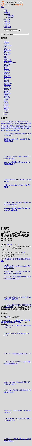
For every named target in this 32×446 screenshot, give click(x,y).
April (5, 48)
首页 (2, 7)
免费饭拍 (22, 123)
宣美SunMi (13, 125)
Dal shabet (7, 64)
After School (7, 45)
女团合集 (7, 12)
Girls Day (7, 72)
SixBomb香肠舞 (5, 123)
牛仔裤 (17, 126)
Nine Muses (7, 85)
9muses (2, 121)
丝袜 (15, 123)
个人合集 (7, 14)
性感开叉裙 (19, 125)
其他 (5, 114)
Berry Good (7, 53)
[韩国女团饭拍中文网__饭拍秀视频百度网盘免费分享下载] (12, 5)
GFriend (6, 73)
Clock (6, 57)
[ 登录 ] (7, 317)
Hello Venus (7, 77)
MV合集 (26, 121)
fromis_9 (6, 69)
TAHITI (6, 102)
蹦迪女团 (23, 128)
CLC (5, 56)
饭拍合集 (8, 130)
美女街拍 (14, 128)
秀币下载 (11, 17)
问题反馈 (7, 21)
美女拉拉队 (8, 128)
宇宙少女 (7, 125)
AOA (5, 46)
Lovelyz (6, 81)
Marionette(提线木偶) (18, 121)
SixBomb (7, 97)
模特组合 (3, 126)
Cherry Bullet (8, 61)
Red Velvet (7, 91)
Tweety (6, 104)
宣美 (5, 110)
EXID (6, 65)
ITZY (6, 78)
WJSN (6, 109)
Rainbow (6, 89)
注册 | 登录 (7, 27)
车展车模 (28, 128)
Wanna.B (7, 107)
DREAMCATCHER (10, 62)
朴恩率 (29, 125)
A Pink (6, 43)
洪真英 (6, 112)
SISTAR (6, 96)
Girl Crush (7, 75)
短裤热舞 (3, 128)
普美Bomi (24, 125)
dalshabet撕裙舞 (9, 121)
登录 (23, 252)
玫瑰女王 (22, 126)
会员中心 (7, 25)
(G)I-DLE (7, 70)
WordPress (4, 324)
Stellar (6, 99)
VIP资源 (11, 123)
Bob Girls (7, 54)
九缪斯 (18, 123)
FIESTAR (7, 67)
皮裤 (26, 126)
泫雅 (7, 126)
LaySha (6, 80)
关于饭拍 (7, 19)
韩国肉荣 (3, 130)
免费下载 (11, 15)
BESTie (6, 51)
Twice (6, 105)
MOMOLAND (8, 83)
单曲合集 (27, 123)
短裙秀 (29, 126)
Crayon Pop (7, 59)
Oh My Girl (7, 86)
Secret (6, 94)
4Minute (6, 42)
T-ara (5, 101)
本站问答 (7, 23)
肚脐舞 (18, 128)
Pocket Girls (7, 88)
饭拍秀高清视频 (15, 130)
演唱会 (14, 126)
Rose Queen (7, 93)
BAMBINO (7, 50)
